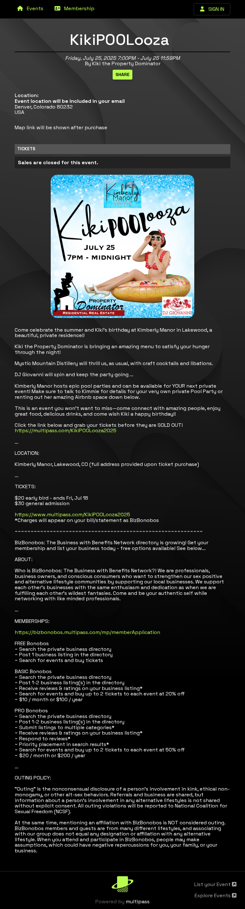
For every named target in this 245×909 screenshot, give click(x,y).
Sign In (214, 9)
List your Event (213, 884)
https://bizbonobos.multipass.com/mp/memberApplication (87, 632)
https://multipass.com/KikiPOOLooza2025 (65, 430)
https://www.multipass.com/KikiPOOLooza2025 (72, 514)
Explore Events (213, 895)
